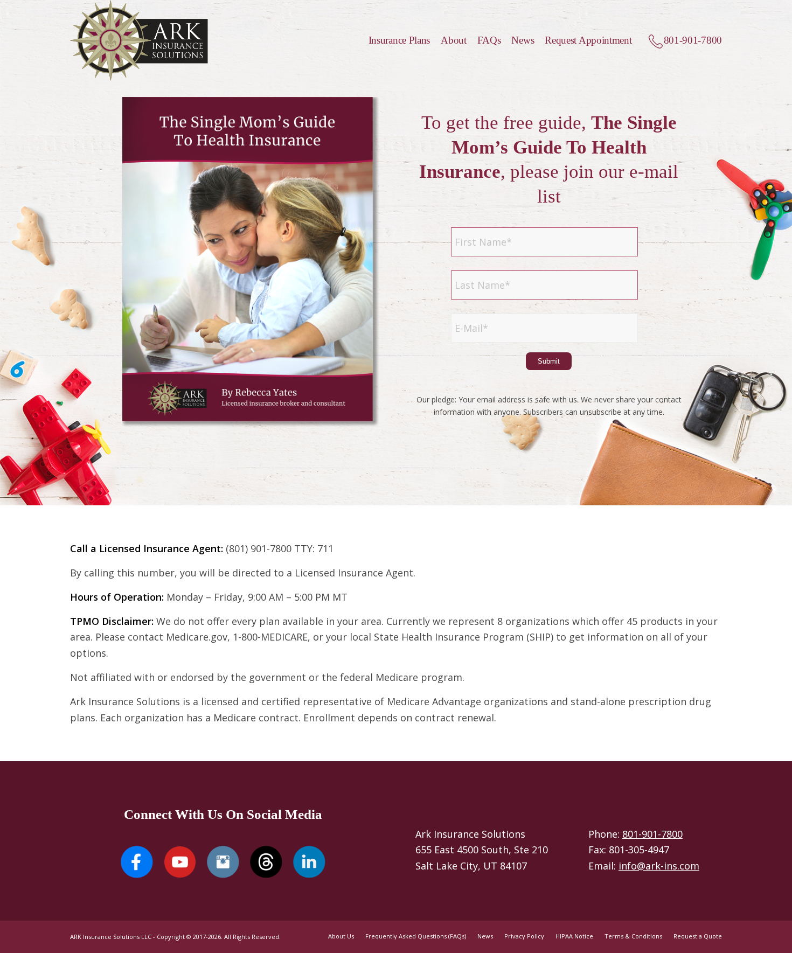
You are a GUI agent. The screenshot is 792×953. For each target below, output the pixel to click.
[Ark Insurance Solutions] (139, 40)
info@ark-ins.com (659, 865)
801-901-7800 (652, 833)
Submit (549, 361)
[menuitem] (394, 40)
